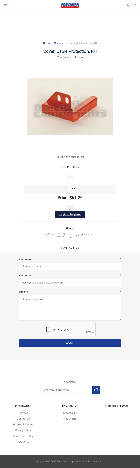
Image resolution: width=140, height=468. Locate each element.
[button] (87, 234)
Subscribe (96, 390)
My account (70, 413)
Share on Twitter (48, 235)
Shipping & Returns (23, 424)
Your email (25, 275)
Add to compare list (72, 157)
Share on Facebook (53, 235)
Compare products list (134, 5)
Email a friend (77, 235)
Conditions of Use (23, 436)
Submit (70, 342)
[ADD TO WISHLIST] (70, 209)
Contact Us (70, 247)
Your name (25, 259)
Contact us (23, 418)
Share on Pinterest (64, 235)
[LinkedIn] (59, 235)
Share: (70, 228)
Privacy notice (23, 430)
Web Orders (69, 418)
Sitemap (23, 413)
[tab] (70, 248)
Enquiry (23, 291)
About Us (23, 441)
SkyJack (78, 57)
